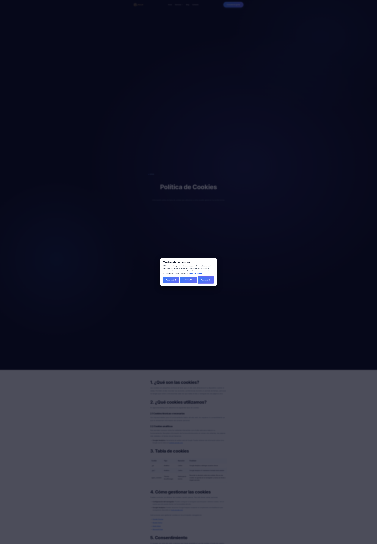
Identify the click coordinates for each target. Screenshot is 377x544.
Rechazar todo (171, 280)
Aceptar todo (206, 280)
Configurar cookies (188, 280)
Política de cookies (197, 273)
